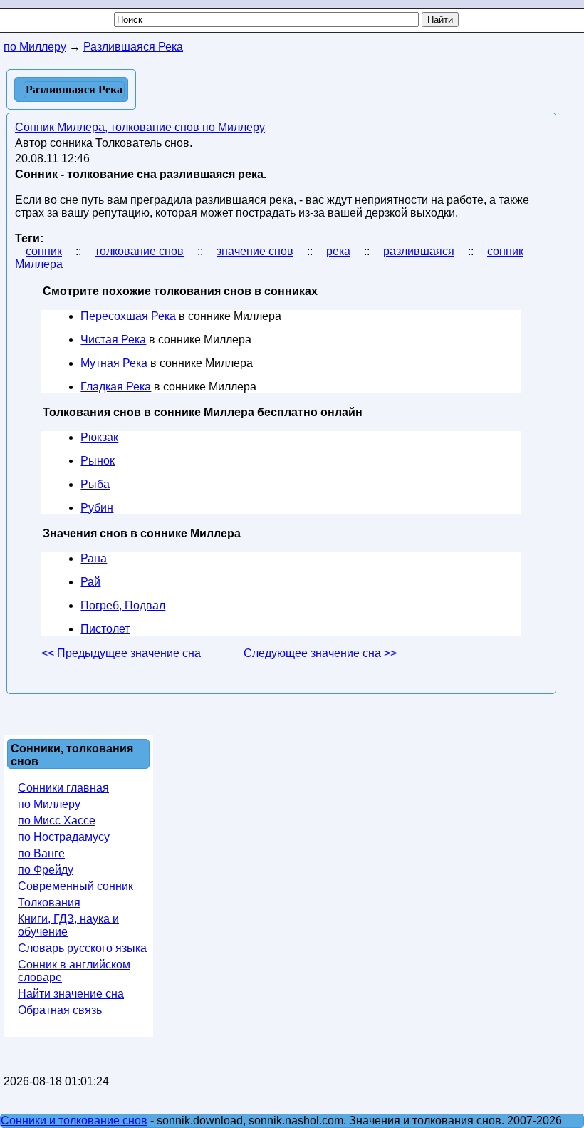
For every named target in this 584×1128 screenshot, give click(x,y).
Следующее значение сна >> (320, 653)
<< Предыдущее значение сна (121, 653)
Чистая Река (113, 339)
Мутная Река (113, 363)
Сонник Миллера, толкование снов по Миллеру (140, 127)
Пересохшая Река (128, 316)
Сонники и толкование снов (74, 1120)
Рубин (96, 508)
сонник (44, 251)
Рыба (95, 484)
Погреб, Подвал (122, 605)
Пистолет (105, 629)
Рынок (97, 461)
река (338, 251)
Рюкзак (99, 437)
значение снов (255, 251)
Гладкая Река (115, 387)
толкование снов (139, 251)
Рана (93, 558)
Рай (90, 582)
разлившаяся (418, 251)
